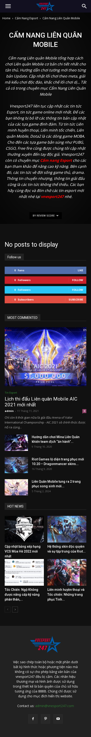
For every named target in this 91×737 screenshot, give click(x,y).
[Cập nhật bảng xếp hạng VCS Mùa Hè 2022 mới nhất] (24, 529)
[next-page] (15, 609)
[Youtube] (58, 719)
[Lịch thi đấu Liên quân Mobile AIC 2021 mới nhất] (45, 356)
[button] (7, 6)
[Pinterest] (45, 719)
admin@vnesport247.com (54, 706)
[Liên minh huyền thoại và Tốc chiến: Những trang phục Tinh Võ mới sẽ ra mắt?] (67, 572)
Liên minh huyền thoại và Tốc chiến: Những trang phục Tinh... (65, 594)
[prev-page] (7, 609)
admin (9, 411)
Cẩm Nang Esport (26, 18)
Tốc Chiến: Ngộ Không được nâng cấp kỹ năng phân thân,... (22, 594)
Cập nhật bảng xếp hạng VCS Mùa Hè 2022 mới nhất (23, 551)
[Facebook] (33, 719)
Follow (77, 280)
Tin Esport (11, 392)
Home (6, 18)
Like (80, 270)
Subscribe (76, 299)
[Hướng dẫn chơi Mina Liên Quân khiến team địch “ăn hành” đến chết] (16, 443)
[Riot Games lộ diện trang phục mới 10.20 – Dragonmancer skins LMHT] (16, 465)
